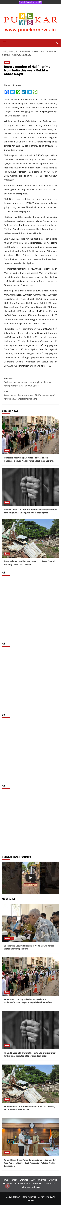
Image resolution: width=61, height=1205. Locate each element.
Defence (24, 1179)
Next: (29, 395)
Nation (13, 1179)
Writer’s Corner (38, 1179)
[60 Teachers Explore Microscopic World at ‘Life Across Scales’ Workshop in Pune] (30, 923)
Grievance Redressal (30, 1187)
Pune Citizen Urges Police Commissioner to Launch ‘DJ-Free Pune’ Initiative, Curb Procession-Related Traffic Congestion (30, 1163)
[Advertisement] (30, 608)
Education (9, 938)
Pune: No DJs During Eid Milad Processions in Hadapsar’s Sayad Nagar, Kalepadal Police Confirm (29, 459)
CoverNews (43, 1196)
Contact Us (50, 1183)
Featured (7, 1183)
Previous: (27, 382)
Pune (7, 62)
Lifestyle (53, 1179)
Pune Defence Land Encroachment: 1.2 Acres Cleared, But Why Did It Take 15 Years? (30, 563)
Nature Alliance (22, 1183)
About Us (37, 1183)
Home (5, 1179)
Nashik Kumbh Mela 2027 (30, 2)
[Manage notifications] (7, 1186)
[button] (5, 42)
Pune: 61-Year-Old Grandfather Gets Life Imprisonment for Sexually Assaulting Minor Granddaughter (30, 511)
